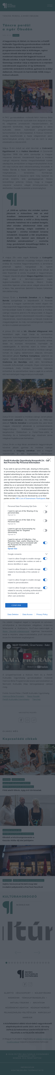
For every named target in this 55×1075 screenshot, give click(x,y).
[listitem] (27, 506)
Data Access (27, 614)
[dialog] (27, 537)
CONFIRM (16, 605)
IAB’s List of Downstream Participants (30, 498)
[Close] (50, 460)
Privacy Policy (42, 614)
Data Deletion (13, 614)
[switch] (45, 512)
